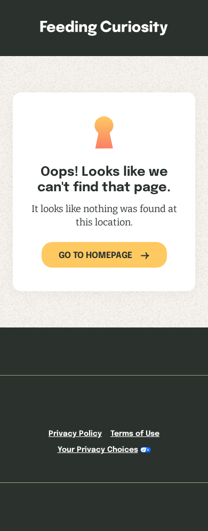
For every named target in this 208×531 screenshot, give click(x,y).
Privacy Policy (75, 434)
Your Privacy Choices (98, 450)
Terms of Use (134, 434)
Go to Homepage (95, 255)
